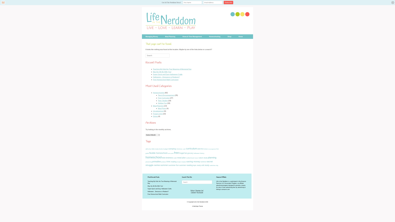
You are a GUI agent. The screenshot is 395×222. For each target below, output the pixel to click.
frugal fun (183, 153)
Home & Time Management (192, 36)
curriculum (191, 148)
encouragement (212, 149)
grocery (190, 153)
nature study (203, 158)
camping (172, 149)
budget (165, 149)
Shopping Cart (199, 190)
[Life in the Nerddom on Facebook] (242, 14)
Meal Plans (162, 108)
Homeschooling (214, 36)
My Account (200, 192)
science (203, 162)
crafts (184, 149)
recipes (183, 162)
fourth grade (171, 153)
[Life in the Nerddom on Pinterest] (233, 14)
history (202, 153)
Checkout (193, 192)
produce (163, 162)
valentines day (214, 165)
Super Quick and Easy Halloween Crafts (167, 74)
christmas (179, 149)
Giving (155, 116)
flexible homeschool (158, 153)
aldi (147, 149)
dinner (206, 149)
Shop (229, 36)
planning (212, 157)
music (196, 158)
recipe (179, 162)
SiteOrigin (196, 206)
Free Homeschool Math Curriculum (165, 80)
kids (163, 158)
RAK (168, 162)
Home (241, 36)
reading (173, 162)
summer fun (173, 165)
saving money (193, 161)
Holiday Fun (162, 103)
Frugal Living (158, 114)
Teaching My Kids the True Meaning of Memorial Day (172, 69)
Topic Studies (163, 101)
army (149, 149)
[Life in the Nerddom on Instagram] (247, 14)
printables (156, 161)
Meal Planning (170, 36)
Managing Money (152, 36)
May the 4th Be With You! (162, 72)
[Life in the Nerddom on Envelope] (237, 14)
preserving (149, 162)
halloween (197, 153)
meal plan (181, 158)
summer (164, 165)
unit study (205, 165)
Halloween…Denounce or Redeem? (166, 77)
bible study (155, 149)
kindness (169, 158)
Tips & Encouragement (166, 95)
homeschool (154, 157)
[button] (250, 36)
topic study (197, 165)
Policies (193, 190)
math (175, 158)
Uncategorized (158, 111)
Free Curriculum (164, 98)
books (161, 149)
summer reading (186, 165)
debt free (200, 149)
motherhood (190, 158)
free (176, 152)
